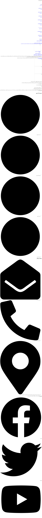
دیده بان (38, 43)
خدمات (34, 43)
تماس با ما (27, 43)
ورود (41, 1)
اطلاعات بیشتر (40, 58)
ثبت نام (39, 1)
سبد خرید (25, 43)
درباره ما (29, 43)
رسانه (31, 43)
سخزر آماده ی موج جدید (37, 51)
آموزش (32, 43)
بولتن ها (36, 43)
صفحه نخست (40, 43)
